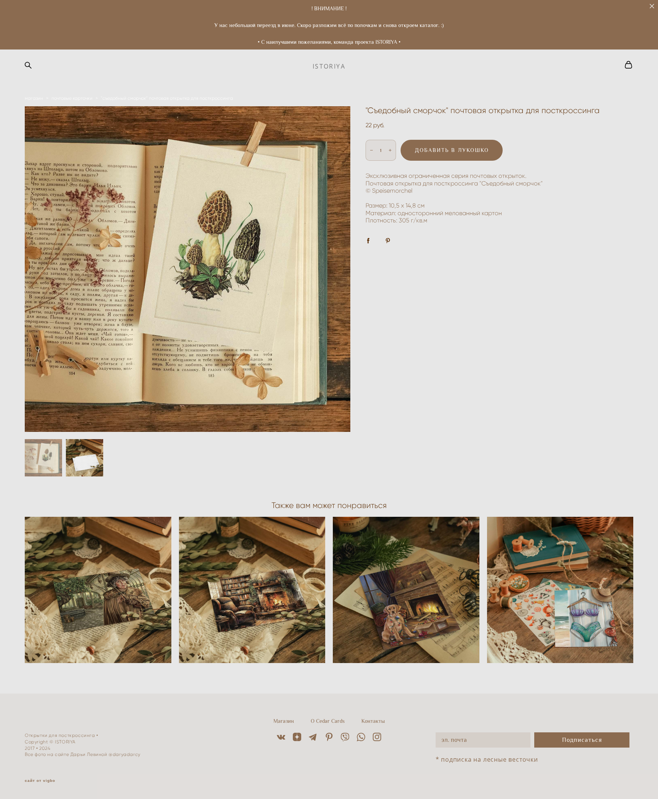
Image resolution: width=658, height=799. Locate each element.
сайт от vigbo (40, 781)
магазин (34, 98)
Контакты (373, 721)
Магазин (283, 721)
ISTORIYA (329, 66)
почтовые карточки (72, 98)
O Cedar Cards (328, 721)
